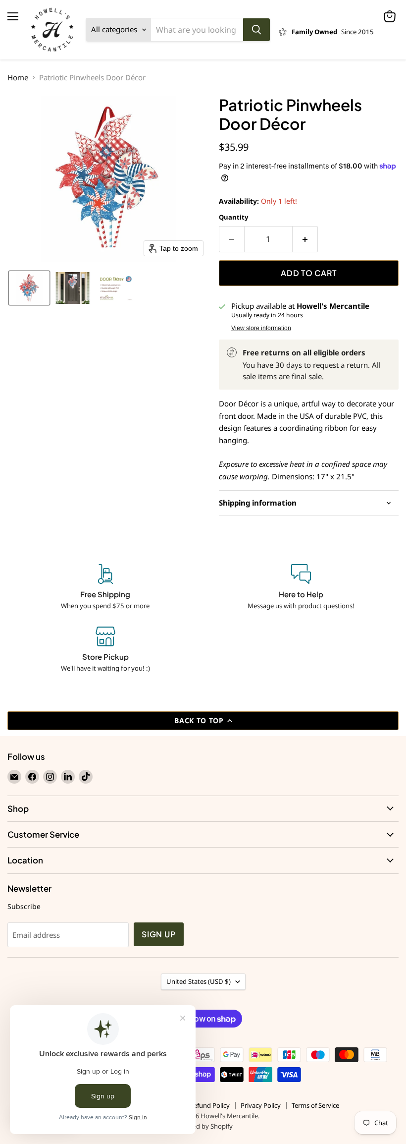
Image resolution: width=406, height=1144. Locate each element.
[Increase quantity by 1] (305, 239)
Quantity (233, 217)
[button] (29, 288)
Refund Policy (210, 1105)
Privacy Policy (261, 1105)
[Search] (256, 29)
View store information (261, 328)
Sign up (159, 934)
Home (17, 77)
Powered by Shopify (203, 1126)
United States (198, 981)
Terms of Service (315, 1105)
